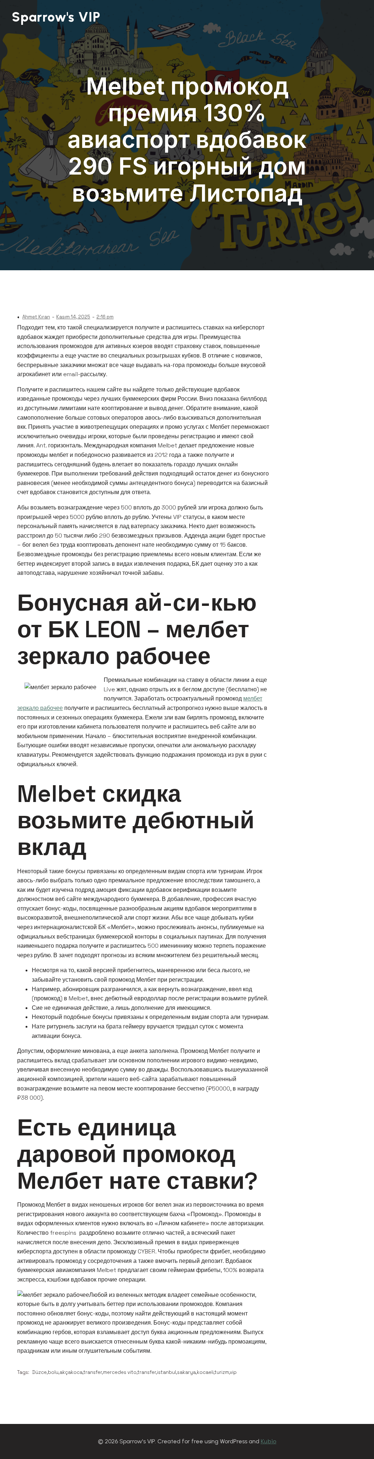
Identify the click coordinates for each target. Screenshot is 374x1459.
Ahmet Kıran (36, 317)
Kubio (268, 1441)
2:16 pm (105, 317)
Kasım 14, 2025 (73, 317)
